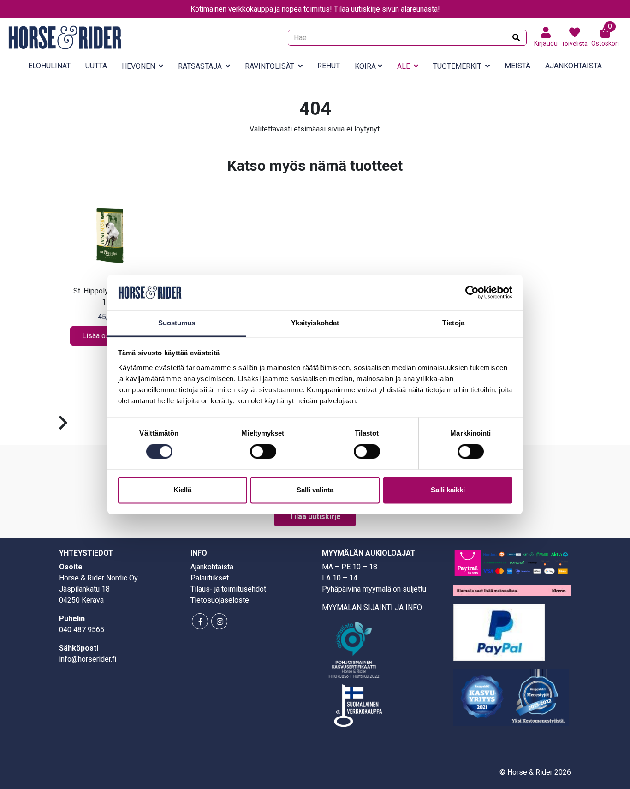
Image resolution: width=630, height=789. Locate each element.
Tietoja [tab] (453, 323)
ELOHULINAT (49, 65)
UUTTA (96, 65)
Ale (403, 66)
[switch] (263, 451)
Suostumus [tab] (177, 323)
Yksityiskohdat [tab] (315, 323)
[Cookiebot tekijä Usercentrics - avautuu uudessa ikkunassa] (472, 292)
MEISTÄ (517, 65)
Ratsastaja (200, 66)
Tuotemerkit (457, 66)
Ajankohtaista (573, 65)
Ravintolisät (269, 66)
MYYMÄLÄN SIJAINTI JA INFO (372, 607)
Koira (365, 66)
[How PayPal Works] (499, 631)
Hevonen (138, 66)
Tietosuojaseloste (219, 600)
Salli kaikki (448, 490)
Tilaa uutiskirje (315, 516)
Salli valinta (315, 490)
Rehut (328, 65)
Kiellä (182, 490)
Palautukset (209, 578)
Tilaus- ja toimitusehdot (228, 589)
